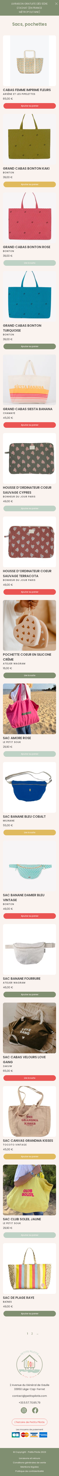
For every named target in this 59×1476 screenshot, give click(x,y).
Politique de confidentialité (29, 1471)
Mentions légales (29, 1466)
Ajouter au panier (29, 105)
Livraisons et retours (29, 1458)
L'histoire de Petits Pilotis (30, 1422)
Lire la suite (29, 262)
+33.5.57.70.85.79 (29, 1403)
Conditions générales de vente (29, 1462)
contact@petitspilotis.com (29, 1396)
